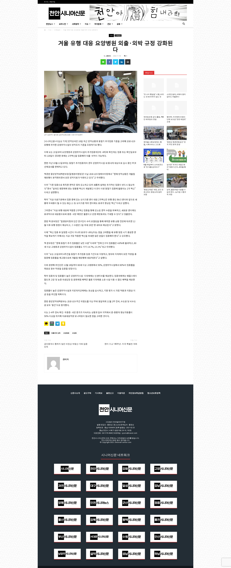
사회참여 (75, 24)
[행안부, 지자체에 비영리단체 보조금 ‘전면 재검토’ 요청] (177, 108)
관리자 (108, 56)
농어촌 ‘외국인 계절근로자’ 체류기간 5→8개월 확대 (176, 167)
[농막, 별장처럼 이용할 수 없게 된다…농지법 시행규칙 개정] (177, 181)
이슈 (86, 24)
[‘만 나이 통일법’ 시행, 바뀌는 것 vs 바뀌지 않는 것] (154, 85)
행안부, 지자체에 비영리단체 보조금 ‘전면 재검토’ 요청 (176, 119)
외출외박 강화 (55, 333)
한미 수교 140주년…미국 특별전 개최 (121, 344)
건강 (109, 24)
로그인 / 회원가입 (49, 2)
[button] (183, 24)
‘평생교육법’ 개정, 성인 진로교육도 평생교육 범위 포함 (153, 192)
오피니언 (62, 24)
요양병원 (66, 333)
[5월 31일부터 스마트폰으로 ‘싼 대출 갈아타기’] (154, 156)
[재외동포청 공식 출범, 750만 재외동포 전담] (154, 108)
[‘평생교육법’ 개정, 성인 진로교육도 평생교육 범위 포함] (154, 181)
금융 (118, 24)
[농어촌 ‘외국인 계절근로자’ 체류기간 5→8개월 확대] (177, 156)
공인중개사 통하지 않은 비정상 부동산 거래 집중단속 (65, 345)
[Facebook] (109, 62)
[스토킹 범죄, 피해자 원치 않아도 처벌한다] (177, 85)
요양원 (74, 333)
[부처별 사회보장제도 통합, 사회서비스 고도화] (154, 133)
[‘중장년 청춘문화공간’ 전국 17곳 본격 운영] (177, 133)
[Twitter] (115, 62)
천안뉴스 (49, 24)
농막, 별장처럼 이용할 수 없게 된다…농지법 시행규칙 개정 (176, 192)
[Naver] (103, 62)
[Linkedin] (121, 62)
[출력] (127, 62)
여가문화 (97, 24)
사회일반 (57, 30)
